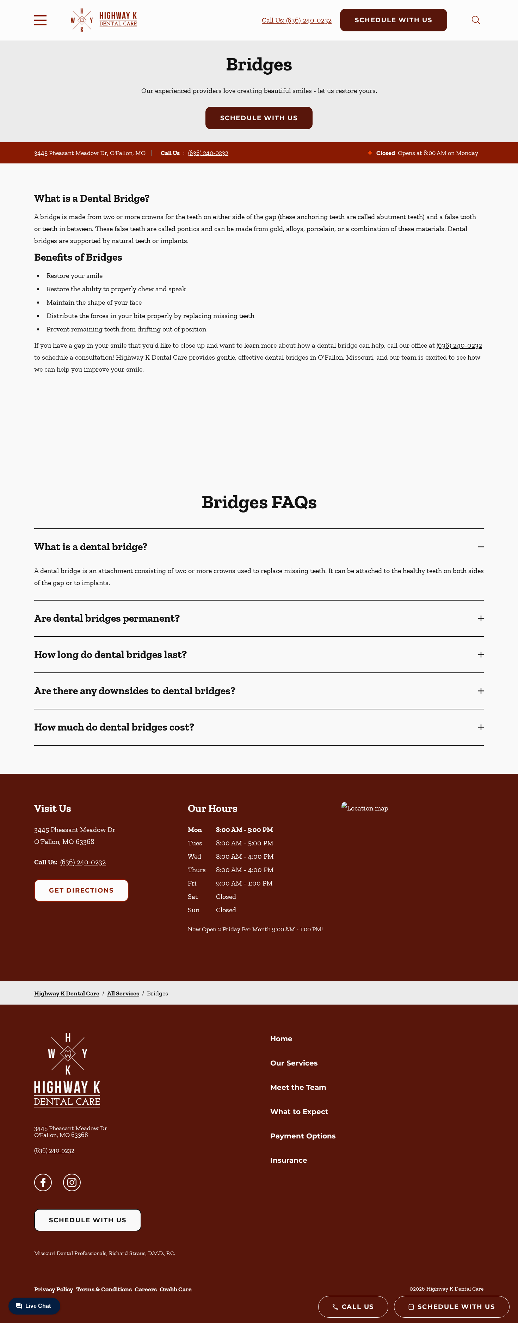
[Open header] (42, 20)
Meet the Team (298, 1087)
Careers (146, 1289)
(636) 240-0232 (208, 153)
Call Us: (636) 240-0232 (297, 20)
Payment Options (303, 1136)
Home (281, 1039)
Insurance (288, 1160)
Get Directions (81, 890)
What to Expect (299, 1111)
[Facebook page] (43, 1182)
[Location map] (412, 877)
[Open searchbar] (476, 20)
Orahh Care (176, 1289)
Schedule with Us (393, 20)
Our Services (294, 1063)
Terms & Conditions (104, 1289)
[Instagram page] (72, 1182)
